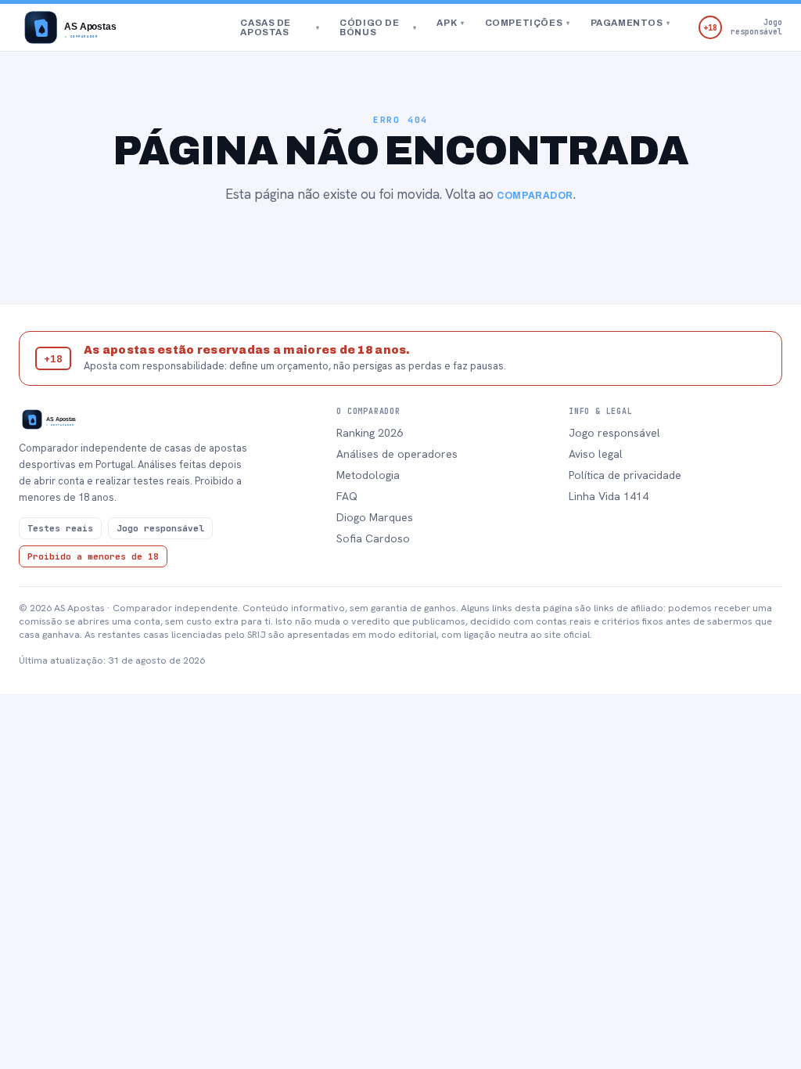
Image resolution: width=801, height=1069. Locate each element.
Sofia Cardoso (373, 538)
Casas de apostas (279, 27)
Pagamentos (630, 22)
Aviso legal (596, 454)
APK (450, 22)
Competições (527, 22)
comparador (535, 195)
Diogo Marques (374, 517)
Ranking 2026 (369, 433)
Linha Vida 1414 (608, 496)
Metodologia (368, 475)
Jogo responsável (614, 433)
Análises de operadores (397, 454)
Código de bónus (377, 27)
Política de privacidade (625, 475)
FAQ (346, 496)
